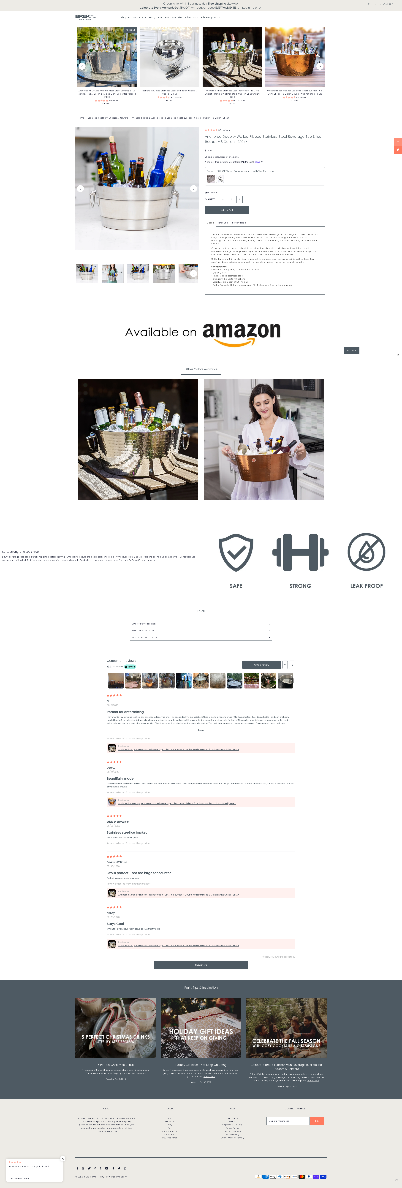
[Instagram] (83, 1169)
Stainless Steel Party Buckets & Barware (108, 117)
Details (210, 222)
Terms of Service (232, 1131)
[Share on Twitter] (398, 150)
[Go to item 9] (251, 680)
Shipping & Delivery (232, 1124)
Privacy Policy (232, 1134)
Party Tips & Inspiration (201, 988)
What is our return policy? (145, 637)
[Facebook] (77, 1169)
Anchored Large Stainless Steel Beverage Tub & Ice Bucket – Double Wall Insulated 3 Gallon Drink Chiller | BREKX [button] (178, 749)
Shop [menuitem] (124, 17)
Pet (169, 1128)
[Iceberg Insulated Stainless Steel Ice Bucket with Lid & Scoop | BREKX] (169, 57)
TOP (397, 1183)
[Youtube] (106, 1169)
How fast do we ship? (143, 630)
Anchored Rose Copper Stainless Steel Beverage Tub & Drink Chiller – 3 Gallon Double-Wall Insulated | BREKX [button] (177, 803)
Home (81, 117)
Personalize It (239, 222)
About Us (169, 1121)
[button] (102, 100)
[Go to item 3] (150, 680)
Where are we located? (144, 623)
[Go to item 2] (133, 680)
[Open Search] (369, 4)
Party (169, 1124)
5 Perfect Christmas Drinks (116, 1065)
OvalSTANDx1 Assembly (232, 1137)
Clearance (169, 1134)
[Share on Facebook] (398, 142)
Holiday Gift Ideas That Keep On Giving (200, 1065)
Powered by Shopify (116, 1176)
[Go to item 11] (285, 680)
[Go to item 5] (184, 680)
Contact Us (232, 1118)
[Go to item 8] (234, 680)
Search (232, 1121)
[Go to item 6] (201, 680)
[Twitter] (89, 1169)
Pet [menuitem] (160, 17)
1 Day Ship (223, 222)
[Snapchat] (113, 1169)
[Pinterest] (95, 1169)
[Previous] (82, 66)
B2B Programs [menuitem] (209, 17)
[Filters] (285, 665)
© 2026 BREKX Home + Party (89, 1176)
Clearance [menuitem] (191, 17)
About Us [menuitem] (138, 17)
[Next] (319, 66)
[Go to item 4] (167, 680)
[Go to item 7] (217, 680)
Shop (169, 1118)
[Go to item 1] (116, 680)
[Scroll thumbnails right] (291, 680)
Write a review (261, 664)
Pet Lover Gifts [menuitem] (173, 17)
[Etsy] (125, 1169)
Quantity (210, 199)
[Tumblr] (101, 1169)
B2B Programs (169, 1137)
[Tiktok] (119, 1169)
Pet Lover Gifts (169, 1131)
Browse (351, 350)
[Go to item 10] (268, 680)
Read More (209, 1076)
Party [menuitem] (152, 17)
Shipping (209, 156)
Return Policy (232, 1128)
